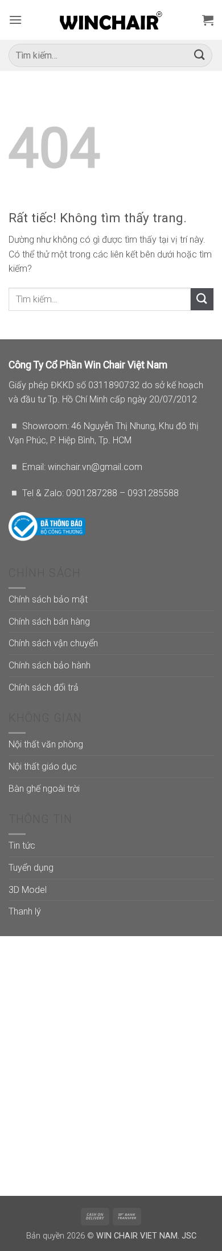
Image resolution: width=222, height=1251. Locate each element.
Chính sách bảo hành (50, 665)
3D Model (28, 889)
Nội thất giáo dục (43, 766)
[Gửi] (199, 55)
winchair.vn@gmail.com (95, 467)
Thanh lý (25, 911)
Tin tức (22, 845)
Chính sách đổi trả (44, 687)
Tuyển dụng (31, 867)
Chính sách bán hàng (49, 621)
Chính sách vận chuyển (53, 643)
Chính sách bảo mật (48, 599)
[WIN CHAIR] (111, 20)
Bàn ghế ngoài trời (44, 788)
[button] (15, 20)
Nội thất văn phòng (46, 744)
